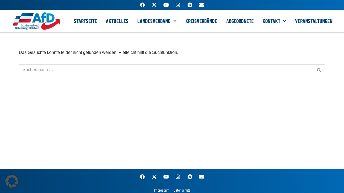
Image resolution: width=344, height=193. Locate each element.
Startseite (85, 21)
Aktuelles (117, 21)
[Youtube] (166, 5)
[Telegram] (190, 5)
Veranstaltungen (313, 21)
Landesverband (154, 21)
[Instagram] (178, 5)
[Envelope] (201, 5)
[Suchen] (319, 69)
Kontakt (271, 21)
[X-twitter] (154, 5)
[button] (12, 181)
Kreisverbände (201, 21)
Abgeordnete (240, 21)
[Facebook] (142, 5)
